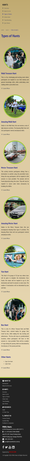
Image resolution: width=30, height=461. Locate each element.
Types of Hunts (8, 14)
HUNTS (7, 30)
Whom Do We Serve (7, 386)
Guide (3, 410)
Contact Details (6, 418)
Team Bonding (7, 20)
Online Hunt (7, 17)
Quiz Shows (7, 23)
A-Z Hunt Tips (5, 412)
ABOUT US (7, 381)
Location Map (5, 421)
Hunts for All (7, 11)
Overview (6, 8)
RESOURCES (7, 407)
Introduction (5, 383)
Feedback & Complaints (8, 423)
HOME (2, 30)
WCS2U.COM (12, 452)
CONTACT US (7, 416)
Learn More (6, 88)
